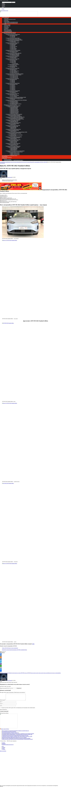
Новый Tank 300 (13, 133)
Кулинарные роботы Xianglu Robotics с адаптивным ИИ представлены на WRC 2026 (17, 734)
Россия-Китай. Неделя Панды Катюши (9, 731)
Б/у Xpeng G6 (12, 86)
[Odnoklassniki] (35, 657)
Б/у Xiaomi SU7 (13, 92)
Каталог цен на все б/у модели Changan (13, 50)
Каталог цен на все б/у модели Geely (12, 58)
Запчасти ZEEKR (7, 24)
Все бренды (4, 156)
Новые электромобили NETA (13, 123)
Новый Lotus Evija (13, 142)
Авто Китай (9, 177)
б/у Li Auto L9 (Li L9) (14, 77)
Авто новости (5, 17)
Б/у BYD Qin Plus (13, 48)
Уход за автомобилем (8, 30)
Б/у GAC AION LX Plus (14, 95)
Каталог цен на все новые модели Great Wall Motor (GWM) (16, 132)
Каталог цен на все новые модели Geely (13, 146)
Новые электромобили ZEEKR (13, 147)
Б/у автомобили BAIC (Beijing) (13, 40)
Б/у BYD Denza (13, 44)
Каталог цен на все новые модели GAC (13, 143)
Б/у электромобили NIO (12, 79)
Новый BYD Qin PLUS (14, 111)
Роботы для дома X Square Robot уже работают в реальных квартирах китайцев (16, 738)
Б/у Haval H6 (12, 99)
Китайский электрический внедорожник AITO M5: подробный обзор (14, 649)
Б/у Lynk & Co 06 (13, 65)
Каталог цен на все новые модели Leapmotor (14, 114)
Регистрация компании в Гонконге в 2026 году (10, 732)
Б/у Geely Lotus (13, 62)
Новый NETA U (13, 124)
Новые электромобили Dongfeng (14, 137)
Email (1, 703)
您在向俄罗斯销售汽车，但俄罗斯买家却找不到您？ (13, 160)
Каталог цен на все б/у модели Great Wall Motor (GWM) (16, 97)
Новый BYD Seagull (14, 108)
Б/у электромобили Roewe (13, 56)
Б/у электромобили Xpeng (13, 84)
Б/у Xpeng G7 (12, 87)
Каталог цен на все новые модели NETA (13, 122)
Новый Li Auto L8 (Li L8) (14, 153)
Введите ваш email (3, 688)
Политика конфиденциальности (7, 744)
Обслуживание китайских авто (9, 155)
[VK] (35, 656)
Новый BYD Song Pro (14, 110)
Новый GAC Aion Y (14, 145)
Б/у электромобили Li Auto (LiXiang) (14, 74)
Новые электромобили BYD (13, 106)
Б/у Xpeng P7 (12, 85)
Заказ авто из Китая (7, 157)
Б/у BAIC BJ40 (13, 41)
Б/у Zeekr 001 (12, 67)
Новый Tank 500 (13, 135)
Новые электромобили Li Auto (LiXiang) (15, 151)
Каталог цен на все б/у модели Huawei (13, 34)
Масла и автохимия (7, 29)
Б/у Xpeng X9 (12, 89)
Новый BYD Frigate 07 (14, 113)
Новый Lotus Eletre (13, 141)
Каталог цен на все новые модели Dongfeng (14, 136)
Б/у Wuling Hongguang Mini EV (15, 103)
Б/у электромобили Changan (13, 51)
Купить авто (5, 162)
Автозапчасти (6, 27)
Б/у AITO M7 (12, 37)
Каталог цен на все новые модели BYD (13, 105)
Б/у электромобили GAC (12, 94)
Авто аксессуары (7, 25)
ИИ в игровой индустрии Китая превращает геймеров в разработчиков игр (15, 730)
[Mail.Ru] (35, 659)
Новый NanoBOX (13, 138)
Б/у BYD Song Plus (13, 46)
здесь (33, 643)
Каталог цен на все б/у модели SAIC (12, 55)
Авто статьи (6, 18)
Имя (1, 701)
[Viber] (35, 664)
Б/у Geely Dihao (13, 61)
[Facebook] (35, 654)
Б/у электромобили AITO (12, 35)
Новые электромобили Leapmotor (14, 115)
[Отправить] (35, 671)
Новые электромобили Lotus (13, 140)
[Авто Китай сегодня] (4, 10)
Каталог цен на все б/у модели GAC (12, 93)
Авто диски (6, 26)
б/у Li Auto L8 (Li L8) (14, 76)
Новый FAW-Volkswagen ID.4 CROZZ (17, 118)
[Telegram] (35, 662)
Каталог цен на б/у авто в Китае (10, 33)
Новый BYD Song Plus (14, 109)
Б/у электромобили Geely (12, 59)
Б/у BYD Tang (12, 47)
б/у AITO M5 (44, 162)
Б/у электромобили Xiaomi (13, 91)
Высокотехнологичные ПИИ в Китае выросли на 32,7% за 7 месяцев (14, 737)
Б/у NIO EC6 (12, 80)
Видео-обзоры (6, 21)
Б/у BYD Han (12, 45)
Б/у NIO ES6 (12, 81)
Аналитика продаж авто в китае (10, 19)
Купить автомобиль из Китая (9, 32)
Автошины (6, 28)
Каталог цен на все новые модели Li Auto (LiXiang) (15, 150)
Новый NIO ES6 (13, 127)
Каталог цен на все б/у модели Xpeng (12, 83)
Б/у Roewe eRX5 (13, 57)
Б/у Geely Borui (13, 60)
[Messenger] (35, 669)
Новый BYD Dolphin (14, 107)
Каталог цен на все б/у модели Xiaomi (13, 90)
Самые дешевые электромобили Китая (11, 22)
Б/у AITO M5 (12, 36)
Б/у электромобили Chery (12, 69)
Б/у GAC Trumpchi (13, 96)
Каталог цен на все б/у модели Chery (12, 68)
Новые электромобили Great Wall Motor (15, 134)
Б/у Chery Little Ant (13, 71)
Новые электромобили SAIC (13, 120)
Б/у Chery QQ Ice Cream (14, 72)
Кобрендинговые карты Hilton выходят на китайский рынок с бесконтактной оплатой (17, 739)
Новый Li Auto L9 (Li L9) (14, 154)
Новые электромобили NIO (13, 126)
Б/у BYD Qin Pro (13, 49)
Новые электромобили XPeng (13, 130)
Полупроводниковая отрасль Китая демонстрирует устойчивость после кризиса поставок (18, 733)
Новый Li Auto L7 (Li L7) (14, 152)
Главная (1, 162)
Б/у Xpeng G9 (12, 88)
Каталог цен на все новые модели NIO (13, 125)
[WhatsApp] (35, 666)
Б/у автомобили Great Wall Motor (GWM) (15, 98)
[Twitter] (35, 661)
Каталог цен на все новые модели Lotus (13, 139)
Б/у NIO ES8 (12, 82)
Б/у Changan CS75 (13, 52)
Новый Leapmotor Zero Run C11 (16, 116)
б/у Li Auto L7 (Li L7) (14, 75)
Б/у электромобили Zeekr (12, 66)
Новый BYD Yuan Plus (14, 112)
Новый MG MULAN (14, 121)
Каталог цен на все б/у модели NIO (12, 78)
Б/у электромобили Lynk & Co (13, 64)
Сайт (1, 705)
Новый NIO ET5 (13, 128)
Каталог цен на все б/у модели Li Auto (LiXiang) (14, 73)
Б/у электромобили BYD (12, 43)
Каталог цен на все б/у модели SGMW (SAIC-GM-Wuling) (16, 100)
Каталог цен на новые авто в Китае (10, 104)
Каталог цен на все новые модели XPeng (13, 129)
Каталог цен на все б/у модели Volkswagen (13, 53)
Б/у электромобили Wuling (13, 102)
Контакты (4, 158)
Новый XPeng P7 (13, 131)
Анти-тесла (6, 20)
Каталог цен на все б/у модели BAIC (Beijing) (14, 39)
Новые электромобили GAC (13, 144)
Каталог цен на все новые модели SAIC (13, 119)
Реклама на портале (7, 159)
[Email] (35, 667)
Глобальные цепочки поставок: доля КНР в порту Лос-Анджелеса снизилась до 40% (17, 736)
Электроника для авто (8, 31)
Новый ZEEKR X (13, 149)
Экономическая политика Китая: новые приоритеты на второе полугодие (15, 735)
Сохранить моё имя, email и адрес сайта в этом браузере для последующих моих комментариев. (18, 707)
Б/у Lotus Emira (15, 63)
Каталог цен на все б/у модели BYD (12, 42)
